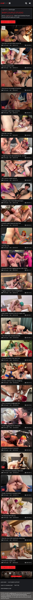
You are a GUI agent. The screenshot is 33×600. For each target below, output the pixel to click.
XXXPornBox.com (6, 588)
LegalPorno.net (4, 3)
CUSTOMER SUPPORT (14, 582)
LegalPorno (5, 9)
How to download (7, 585)
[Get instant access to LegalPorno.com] (16, 577)
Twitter (16, 585)
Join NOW (3, 582)
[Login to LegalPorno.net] (29, 3)
